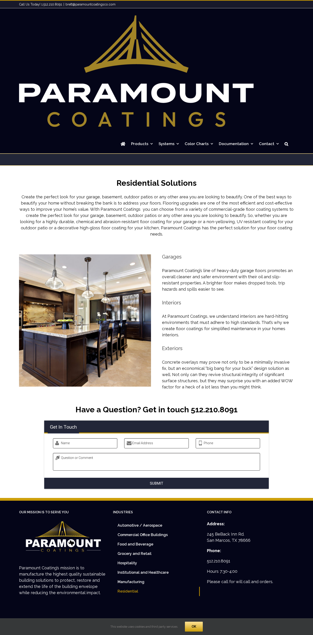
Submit (156, 483)
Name (65, 443)
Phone (208, 443)
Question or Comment (77, 458)
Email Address (142, 443)
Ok (194, 626)
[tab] (63, 427)
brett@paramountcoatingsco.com (90, 4)
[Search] (286, 143)
